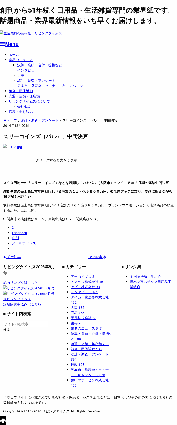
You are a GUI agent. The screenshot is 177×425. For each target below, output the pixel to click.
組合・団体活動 (21, 90)
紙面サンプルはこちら (20, 282)
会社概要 (24, 106)
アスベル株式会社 (87, 281)
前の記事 (13, 256)
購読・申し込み (21, 111)
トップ (12, 120)
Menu (12, 44)
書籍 (76, 322)
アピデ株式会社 (85, 286)
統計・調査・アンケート (36, 80)
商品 (77, 312)
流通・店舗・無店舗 (24, 96)
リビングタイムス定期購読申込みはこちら (22, 301)
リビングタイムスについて (29, 101)
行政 (77, 364)
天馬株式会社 (83, 317)
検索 (6, 329)
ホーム (14, 54)
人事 (20, 75)
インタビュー (27, 70)
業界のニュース (21, 59)
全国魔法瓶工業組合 (145, 276)
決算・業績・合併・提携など (39, 64)
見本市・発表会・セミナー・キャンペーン (50, 85)
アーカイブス (82, 276)
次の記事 (95, 256)
